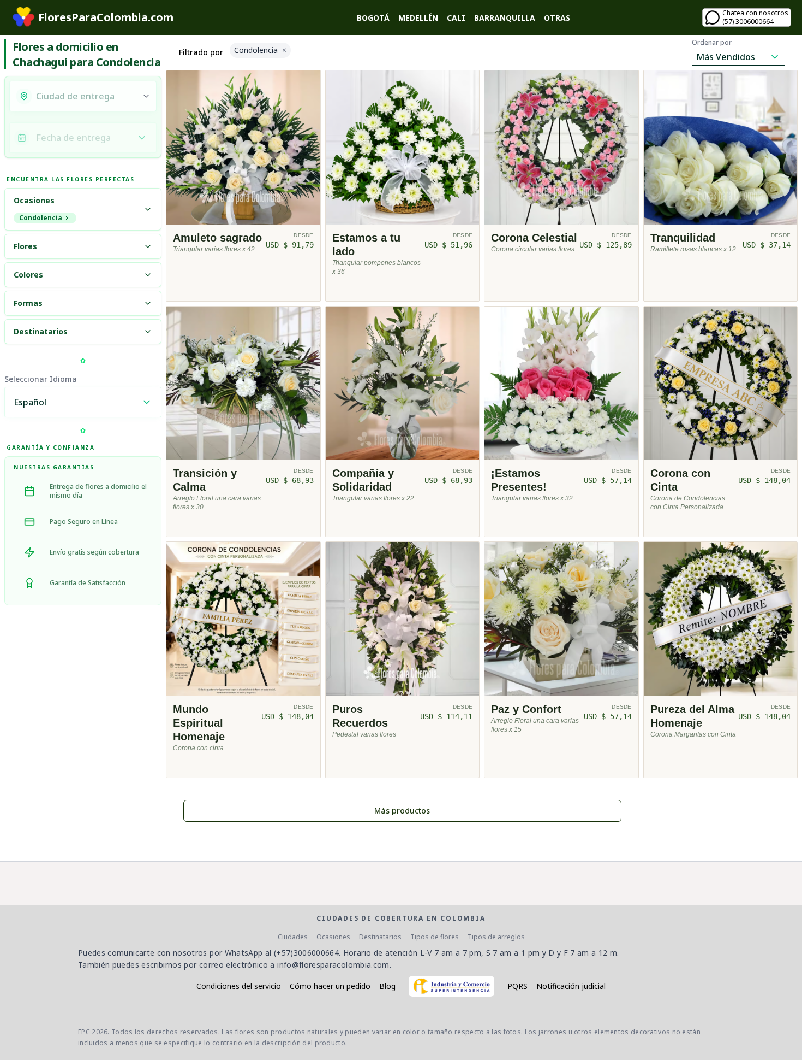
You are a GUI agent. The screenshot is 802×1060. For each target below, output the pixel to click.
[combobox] (86, 96)
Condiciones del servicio (238, 986)
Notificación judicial (571, 986)
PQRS (517, 986)
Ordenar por (712, 42)
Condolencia (40, 217)
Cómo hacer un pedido (330, 986)
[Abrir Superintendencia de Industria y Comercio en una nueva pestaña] (451, 986)
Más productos (402, 810)
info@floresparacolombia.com (333, 964)
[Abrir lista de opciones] (146, 96)
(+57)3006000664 (306, 952)
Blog (387, 986)
